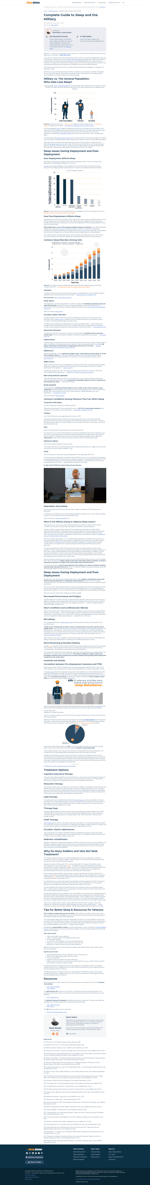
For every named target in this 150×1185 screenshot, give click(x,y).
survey (84, 230)
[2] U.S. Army (69, 124)
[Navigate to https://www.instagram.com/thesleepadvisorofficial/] (53, 1034)
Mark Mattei (54, 25)
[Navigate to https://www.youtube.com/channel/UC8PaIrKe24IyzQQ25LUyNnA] (57, 1034)
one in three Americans (61, 85)
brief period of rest (67, 622)
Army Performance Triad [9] (52, 635)
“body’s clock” (59, 319)
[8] (89, 616)
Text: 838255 (51, 988)
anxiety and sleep (60, 518)
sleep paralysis (59, 395)
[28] (102, 906)
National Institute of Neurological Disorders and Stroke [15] (72, 346)
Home (45, 11)
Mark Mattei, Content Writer (62, 32)
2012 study (49, 672)
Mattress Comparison (35, 1157)
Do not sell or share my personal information (88, 1179)
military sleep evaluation (74, 59)
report (58, 128)
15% (66, 673)
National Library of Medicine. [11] (86, 295)
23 (96, 438)
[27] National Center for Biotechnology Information (60, 766)
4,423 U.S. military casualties (83, 723)
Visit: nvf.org (50, 1006)
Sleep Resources (53, 11)
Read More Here (65, 55)
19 (73, 382)
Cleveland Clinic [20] (59, 393)
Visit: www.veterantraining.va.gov (57, 1012)
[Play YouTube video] (75, 485)
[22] (56, 424)
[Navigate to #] (123, 2)
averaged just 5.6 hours (57, 144)
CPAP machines (49, 823)
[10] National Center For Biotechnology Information (74, 287)
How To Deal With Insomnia (62, 297)
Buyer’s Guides (36, 1162)
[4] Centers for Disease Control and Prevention (79, 125)
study (103, 130)
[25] (86, 462)
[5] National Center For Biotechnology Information (59, 213)
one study (55, 161)
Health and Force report (64, 138)
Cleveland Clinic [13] (100, 327)
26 (76, 515)
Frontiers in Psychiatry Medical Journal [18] (80, 372)
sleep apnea (59, 311)
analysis (98, 706)
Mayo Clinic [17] (68, 368)
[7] (62, 604)
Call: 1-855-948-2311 (53, 997)
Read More (102, 7)
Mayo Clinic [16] (48, 358)
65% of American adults (64, 133)
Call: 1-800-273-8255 (53, 987)
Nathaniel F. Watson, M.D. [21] (83, 410)
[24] (71, 448)
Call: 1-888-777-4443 (53, 1005)
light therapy (79, 800)
